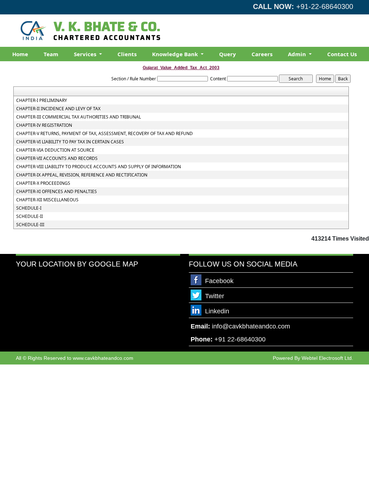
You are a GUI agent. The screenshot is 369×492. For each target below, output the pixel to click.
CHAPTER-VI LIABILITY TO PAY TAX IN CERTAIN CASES (70, 142)
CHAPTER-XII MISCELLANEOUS (47, 200)
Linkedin (217, 311)
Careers (262, 54)
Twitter (214, 296)
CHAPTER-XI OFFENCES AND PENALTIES (56, 191)
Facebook (219, 281)
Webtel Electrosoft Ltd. (327, 358)
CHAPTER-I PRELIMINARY (41, 100)
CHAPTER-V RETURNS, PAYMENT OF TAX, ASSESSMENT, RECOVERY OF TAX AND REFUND (104, 134)
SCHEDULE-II (29, 216)
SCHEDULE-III (30, 225)
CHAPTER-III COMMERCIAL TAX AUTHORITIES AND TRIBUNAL (78, 117)
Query (227, 54)
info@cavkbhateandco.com (251, 326)
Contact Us (342, 54)
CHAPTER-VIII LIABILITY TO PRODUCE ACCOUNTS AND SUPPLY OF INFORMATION (98, 167)
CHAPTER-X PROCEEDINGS (43, 183)
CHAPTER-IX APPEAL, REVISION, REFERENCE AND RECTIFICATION (81, 175)
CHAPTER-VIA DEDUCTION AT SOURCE (55, 150)
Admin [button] (297, 54)
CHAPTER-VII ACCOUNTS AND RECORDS (57, 158)
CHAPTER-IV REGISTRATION (44, 125)
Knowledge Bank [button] (175, 54)
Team (51, 54)
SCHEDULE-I (28, 208)
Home (20, 54)
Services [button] (86, 54)
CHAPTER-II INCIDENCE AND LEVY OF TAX (58, 109)
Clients (127, 54)
